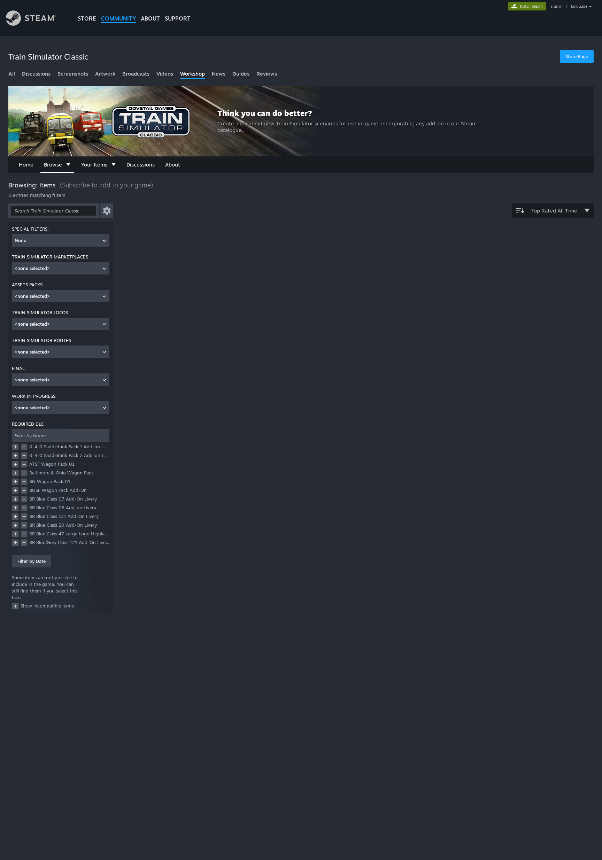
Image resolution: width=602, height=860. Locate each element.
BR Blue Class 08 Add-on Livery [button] (62, 507)
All (11, 73)
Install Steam (531, 6)
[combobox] (60, 240)
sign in (556, 6)
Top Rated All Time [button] (554, 210)
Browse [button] (53, 164)
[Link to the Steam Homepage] (36, 19)
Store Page (576, 56)
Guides (240, 73)
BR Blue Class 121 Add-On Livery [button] (64, 516)
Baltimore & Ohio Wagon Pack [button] (61, 472)
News (218, 73)
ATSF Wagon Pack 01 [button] (52, 464)
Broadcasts (135, 73)
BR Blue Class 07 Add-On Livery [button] (63, 499)
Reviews (266, 73)
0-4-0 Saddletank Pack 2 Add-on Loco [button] (69, 455)
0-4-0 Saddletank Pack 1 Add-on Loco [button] (69, 446)
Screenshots (72, 73)
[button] (106, 210)
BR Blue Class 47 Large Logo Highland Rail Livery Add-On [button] (69, 533)
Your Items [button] (94, 164)
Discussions (36, 73)
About (150, 18)
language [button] (579, 6)
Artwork (105, 73)
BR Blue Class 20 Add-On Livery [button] (63, 525)
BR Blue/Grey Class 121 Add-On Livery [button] (69, 542)
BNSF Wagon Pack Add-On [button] (58, 490)
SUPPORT (178, 18)
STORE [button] (87, 18)
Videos (164, 73)
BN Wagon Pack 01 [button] (49, 481)
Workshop (192, 73)
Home (26, 164)
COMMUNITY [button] (118, 18)
